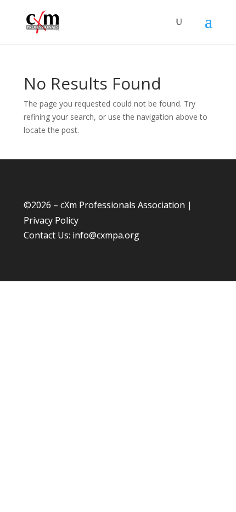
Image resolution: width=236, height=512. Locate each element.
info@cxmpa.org (105, 235)
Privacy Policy (51, 220)
